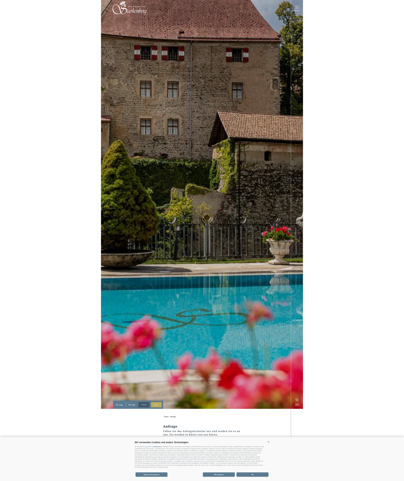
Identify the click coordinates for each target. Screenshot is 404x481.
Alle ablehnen (219, 474)
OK (252, 474)
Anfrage (143, 405)
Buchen (156, 405)
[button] (268, 442)
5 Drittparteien (156, 446)
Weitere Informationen (151, 474)
